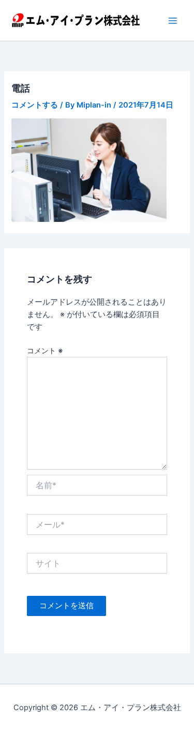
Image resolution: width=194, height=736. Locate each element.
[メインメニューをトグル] (173, 21)
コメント (45, 350)
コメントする (34, 105)
